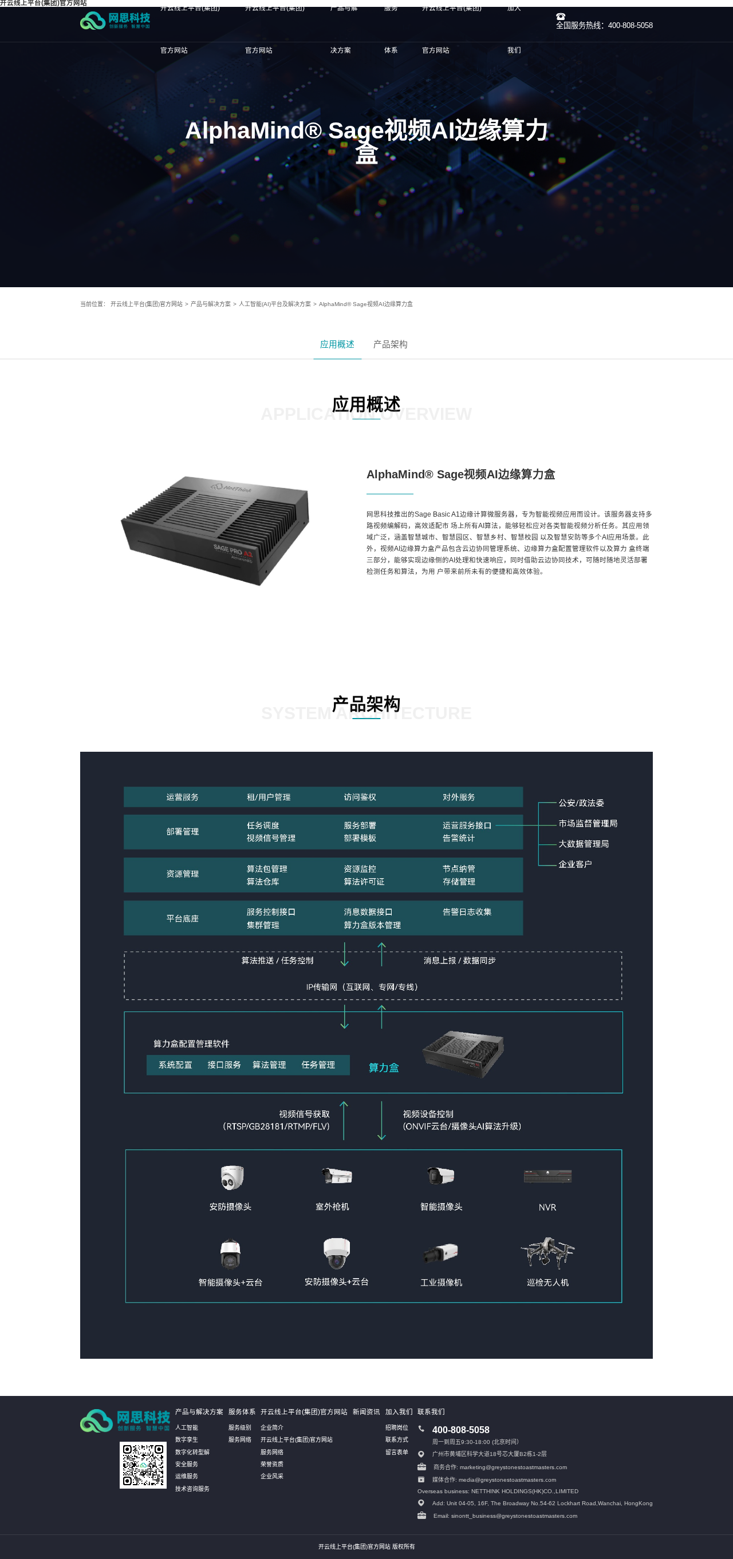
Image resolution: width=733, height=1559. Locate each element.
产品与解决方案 (211, 304)
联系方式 (396, 1440)
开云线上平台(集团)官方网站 (147, 304)
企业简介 (272, 1428)
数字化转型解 (192, 1452)
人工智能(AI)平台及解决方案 (275, 304)
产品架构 (390, 344)
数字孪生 (186, 1440)
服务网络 (239, 1440)
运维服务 (186, 1476)
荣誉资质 (272, 1464)
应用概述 (337, 344)
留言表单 (396, 1452)
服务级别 (239, 1428)
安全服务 (186, 1464)
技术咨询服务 (192, 1489)
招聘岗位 (396, 1428)
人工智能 (186, 1428)
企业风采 (272, 1476)
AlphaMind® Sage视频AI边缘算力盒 (366, 304)
